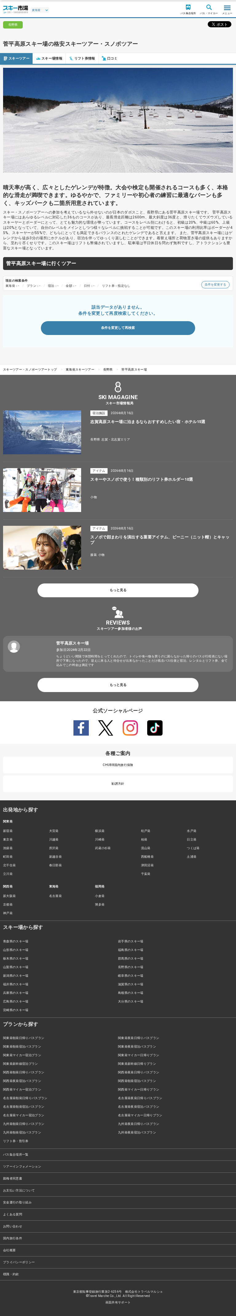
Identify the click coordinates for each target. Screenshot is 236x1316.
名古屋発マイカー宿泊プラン (23, 1115)
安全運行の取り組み (17, 1202)
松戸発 (146, 831)
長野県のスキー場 (131, 967)
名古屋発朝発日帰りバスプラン (25, 1098)
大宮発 (54, 831)
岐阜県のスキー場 (131, 975)
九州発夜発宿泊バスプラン (137, 1132)
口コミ (112, 58)
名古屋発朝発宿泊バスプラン (23, 1106)
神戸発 (8, 913)
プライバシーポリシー (19, 1262)
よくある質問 (12, 1214)
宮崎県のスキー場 (16, 1010)
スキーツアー (19, 58)
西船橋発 (147, 856)
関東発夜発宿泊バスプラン (137, 1046)
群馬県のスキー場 (131, 958)
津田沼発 (147, 865)
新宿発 (8, 831)
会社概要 (9, 1250)
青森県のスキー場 (16, 941)
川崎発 (99, 839)
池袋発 (8, 848)
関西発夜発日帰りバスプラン (138, 1072)
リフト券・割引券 (16, 1141)
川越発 (54, 839)
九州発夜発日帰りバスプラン (138, 1124)
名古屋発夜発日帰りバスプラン (140, 1098)
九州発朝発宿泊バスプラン (22, 1132)
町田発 (8, 856)
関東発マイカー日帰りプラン (138, 1055)
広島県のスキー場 (16, 1001)
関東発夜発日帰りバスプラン (138, 1038)
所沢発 (54, 848)
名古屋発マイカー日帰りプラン (140, 1115)
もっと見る (118, 590)
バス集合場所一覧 (16, 1154)
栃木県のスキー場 (16, 958)
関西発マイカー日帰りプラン (138, 1089)
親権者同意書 (12, 1178)
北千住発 (9, 865)
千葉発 (146, 873)
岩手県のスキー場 (131, 941)
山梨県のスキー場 (16, 967)
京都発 (8, 904)
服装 (93, 554)
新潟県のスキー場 (16, 975)
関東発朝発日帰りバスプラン (23, 1038)
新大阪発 (9, 896)
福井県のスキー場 (16, 984)
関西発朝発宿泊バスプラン (137, 1081)
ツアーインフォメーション (22, 1166)
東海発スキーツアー (80, 369)
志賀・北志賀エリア (115, 439)
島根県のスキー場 (131, 993)
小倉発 (99, 896)
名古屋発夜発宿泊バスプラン (138, 1106)
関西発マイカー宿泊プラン (22, 1089)
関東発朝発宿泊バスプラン (22, 1046)
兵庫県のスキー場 (16, 993)
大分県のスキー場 (131, 1001)
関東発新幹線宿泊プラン (20, 1063)
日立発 (191, 839)
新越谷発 (55, 856)
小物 (93, 497)
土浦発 (191, 856)
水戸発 (191, 831)
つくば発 (193, 848)
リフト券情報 (84, 58)
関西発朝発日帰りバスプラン (23, 1072)
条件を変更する (215, 284)
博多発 (99, 904)
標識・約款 (11, 1274)
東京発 (8, 839)
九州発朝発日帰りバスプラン (23, 1124)
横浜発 (99, 831)
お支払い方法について (19, 1190)
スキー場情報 (51, 58)
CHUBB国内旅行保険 (118, 765)
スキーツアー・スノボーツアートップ (30, 369)
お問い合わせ (12, 1226)
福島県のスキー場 (131, 950)
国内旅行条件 (12, 1238)
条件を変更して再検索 (118, 328)
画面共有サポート (118, 1302)
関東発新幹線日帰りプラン (137, 1063)
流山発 (146, 848)
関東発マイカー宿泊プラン (22, 1055)
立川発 (8, 873)
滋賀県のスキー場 (131, 984)
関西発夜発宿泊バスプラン (22, 1081)
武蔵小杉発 (103, 848)
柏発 (144, 839)
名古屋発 (55, 896)
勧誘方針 (118, 783)
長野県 (108, 369)
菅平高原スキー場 (134, 369)
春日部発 (55, 865)
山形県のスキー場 (16, 950)
